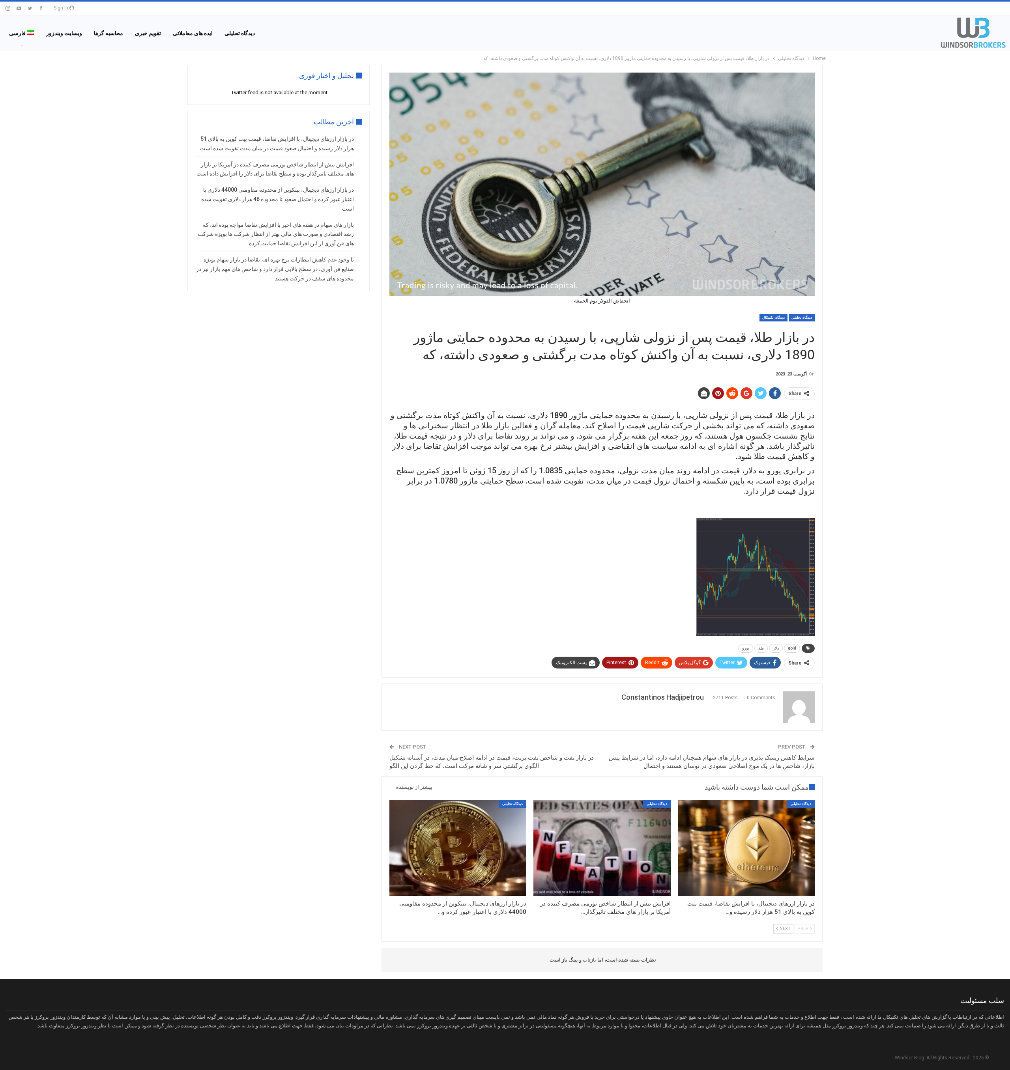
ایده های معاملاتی (193, 33)
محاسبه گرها (108, 33)
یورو (745, 648)
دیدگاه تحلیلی (239, 33)
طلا (761, 648)
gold (792, 648)
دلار (776, 648)
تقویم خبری (148, 33)
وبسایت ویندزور (64, 33)
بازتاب (589, 960)
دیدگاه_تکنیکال (773, 317)
